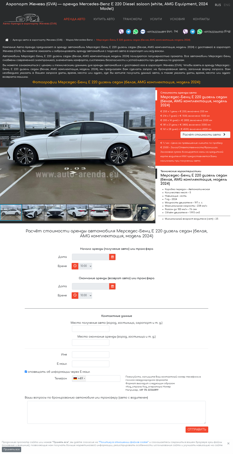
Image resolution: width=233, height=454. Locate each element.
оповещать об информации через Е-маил (58, 371)
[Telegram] (128, 31)
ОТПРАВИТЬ (197, 429)
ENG (227, 5)
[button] (33, 212)
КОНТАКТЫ (201, 19)
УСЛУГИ (156, 19)
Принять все (11, 449)
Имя (64, 354)
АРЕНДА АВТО (74, 19)
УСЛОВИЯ (177, 19)
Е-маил (62, 363)
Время (62, 266)
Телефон (61, 378)
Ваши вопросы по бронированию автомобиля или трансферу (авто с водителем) (86, 397)
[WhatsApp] (135, 31)
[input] (90, 257)
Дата (62, 257)
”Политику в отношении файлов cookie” (124, 442)
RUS (218, 5)
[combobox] (79, 378)
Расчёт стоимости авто (202, 134)
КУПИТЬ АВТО (104, 19)
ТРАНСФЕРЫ (132, 19)
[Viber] (121, 31)
